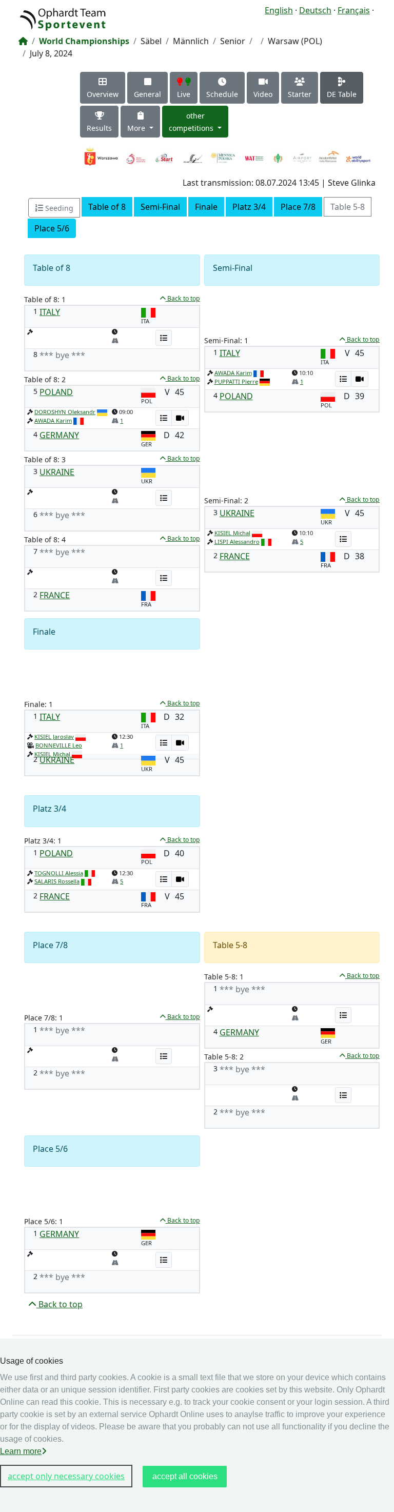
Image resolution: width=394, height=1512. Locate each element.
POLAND (56, 392)
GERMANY (59, 435)
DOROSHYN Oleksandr (64, 412)
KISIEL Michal (232, 533)
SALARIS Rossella (57, 881)
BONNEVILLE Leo (58, 745)
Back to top (183, 298)
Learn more (21, 1451)
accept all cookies (185, 1476)
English (279, 10)
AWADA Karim (53, 420)
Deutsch (315, 10)
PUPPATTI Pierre (236, 381)
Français (354, 10)
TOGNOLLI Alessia (58, 873)
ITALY (50, 312)
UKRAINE (57, 472)
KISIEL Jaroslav (54, 736)
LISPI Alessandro (237, 541)
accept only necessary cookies (66, 1476)
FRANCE (55, 595)
